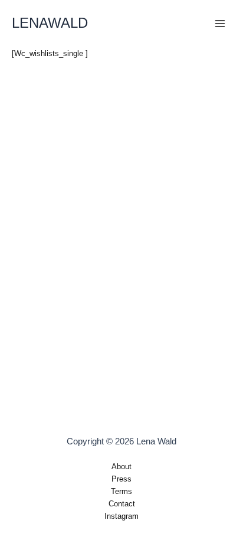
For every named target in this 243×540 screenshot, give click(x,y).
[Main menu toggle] (220, 23)
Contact (122, 503)
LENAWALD (50, 23)
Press (121, 478)
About (121, 466)
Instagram (121, 516)
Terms (121, 491)
